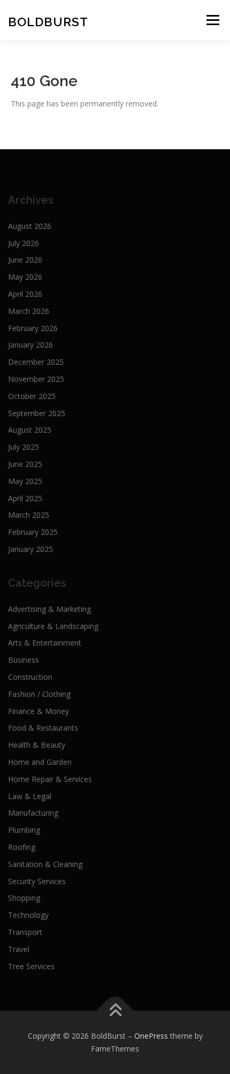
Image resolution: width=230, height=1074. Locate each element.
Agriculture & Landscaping (53, 626)
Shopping (24, 898)
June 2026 (25, 260)
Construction (30, 677)
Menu (212, 20)
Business (23, 660)
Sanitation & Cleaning (45, 864)
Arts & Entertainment (44, 643)
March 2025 (28, 515)
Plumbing (24, 830)
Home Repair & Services (50, 779)
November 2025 (36, 379)
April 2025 (25, 498)
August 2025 (29, 430)
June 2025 (25, 464)
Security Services (37, 881)
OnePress (151, 1036)
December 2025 (36, 362)
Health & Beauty (36, 745)
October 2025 (32, 396)
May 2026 (25, 277)
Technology (28, 915)
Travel (18, 949)
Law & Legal (29, 796)
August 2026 (29, 226)
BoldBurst (48, 21)
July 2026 (23, 243)
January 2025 (30, 549)
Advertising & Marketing (49, 609)
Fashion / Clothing (39, 694)
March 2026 (28, 311)
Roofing (21, 847)
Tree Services (31, 966)
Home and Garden (40, 762)
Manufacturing (33, 813)
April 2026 (25, 294)
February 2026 (33, 328)
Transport (25, 932)
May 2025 (25, 481)
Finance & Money (38, 711)
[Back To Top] (115, 1011)
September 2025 (36, 413)
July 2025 (23, 447)
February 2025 (33, 532)
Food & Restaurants (43, 728)
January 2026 (30, 345)
